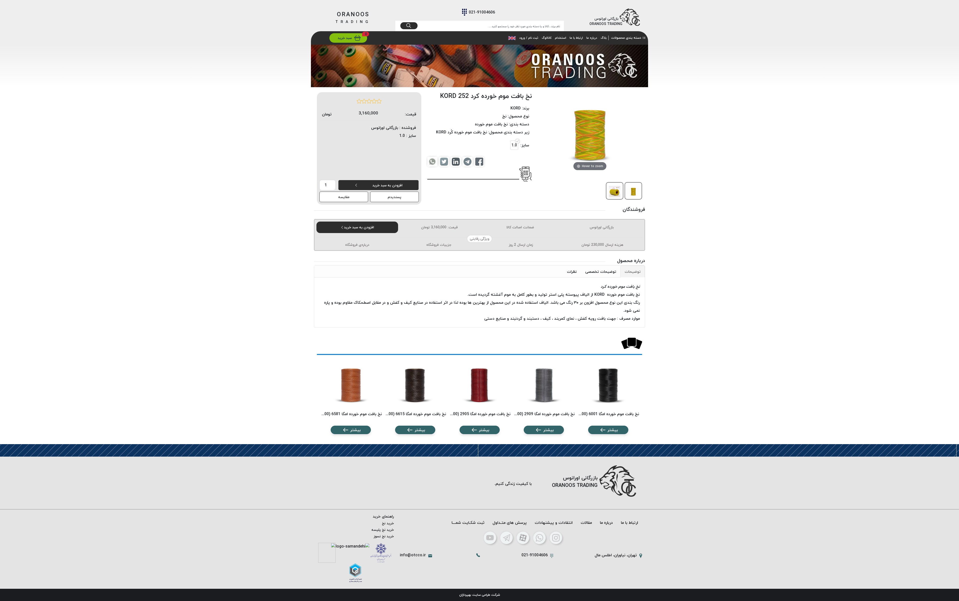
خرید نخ (388, 523)
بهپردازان (465, 595)
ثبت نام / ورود (528, 37)
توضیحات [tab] (633, 271)
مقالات (586, 522)
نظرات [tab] (572, 271)
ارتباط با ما (576, 37)
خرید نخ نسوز (384, 536)
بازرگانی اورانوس (602, 227)
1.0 (514, 145)
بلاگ (604, 37)
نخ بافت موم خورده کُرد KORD (461, 132)
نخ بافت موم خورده (491, 124)
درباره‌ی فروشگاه (357, 245)
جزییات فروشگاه (438, 245)
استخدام (560, 37)
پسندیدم (394, 197)
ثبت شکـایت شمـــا (468, 522)
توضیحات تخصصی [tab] (600, 271)
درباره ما (591, 37)
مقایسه (343, 197)
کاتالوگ (546, 37)
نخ (504, 116)
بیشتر (612, 429)
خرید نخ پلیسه (382, 529)
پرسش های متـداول (509, 522)
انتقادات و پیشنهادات (554, 522)
